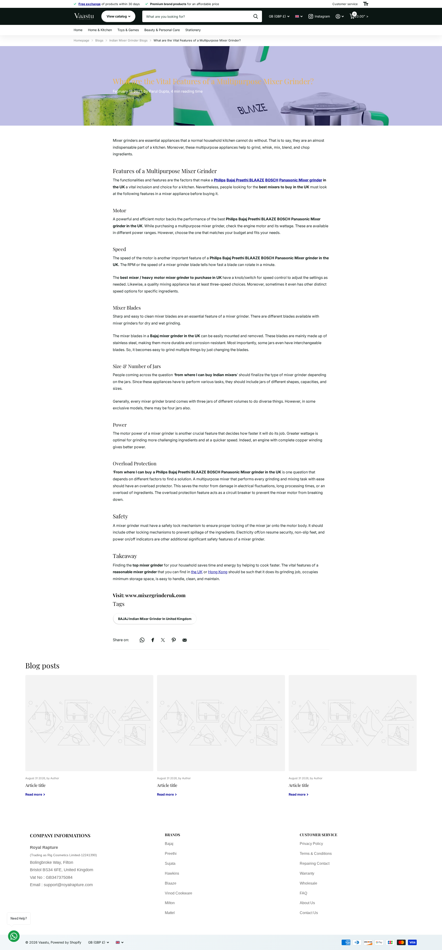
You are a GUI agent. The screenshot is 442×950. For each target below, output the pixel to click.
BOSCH (271, 180)
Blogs (99, 40)
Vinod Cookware (178, 893)
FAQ (303, 893)
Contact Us (309, 913)
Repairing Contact (314, 863)
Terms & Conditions (316, 854)
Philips (220, 180)
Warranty (307, 873)
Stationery (193, 30)
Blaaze (170, 883)
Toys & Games (128, 30)
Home (78, 30)
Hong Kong (217, 571)
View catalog (117, 16)
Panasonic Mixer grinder (300, 180)
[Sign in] (339, 16)
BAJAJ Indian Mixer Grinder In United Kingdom (155, 619)
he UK (197, 571)
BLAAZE (256, 180)
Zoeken (255, 16)
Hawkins (172, 873)
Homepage (81, 40)
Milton (170, 903)
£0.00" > (361, 15)
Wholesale (308, 883)
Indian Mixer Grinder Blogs (128, 40)
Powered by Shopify (66, 942)
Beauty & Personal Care (162, 30)
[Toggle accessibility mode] (365, 4)
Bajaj (231, 180)
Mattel (170, 913)
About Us (307, 903)
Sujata (170, 863)
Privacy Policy (311, 844)
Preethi (242, 180)
